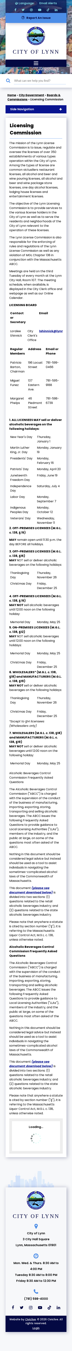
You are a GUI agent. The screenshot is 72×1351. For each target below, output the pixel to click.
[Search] (10, 80)
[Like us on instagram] (31, 9)
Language (26, 3)
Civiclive (30, 1319)
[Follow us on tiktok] (48, 9)
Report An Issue (38, 18)
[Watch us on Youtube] (39, 9)
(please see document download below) (31, 890)
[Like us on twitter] (23, 9)
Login (36, 1328)
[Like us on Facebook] (15, 9)
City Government (31, 95)
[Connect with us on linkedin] (56, 9)
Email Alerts (48, 3)
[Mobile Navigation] (36, 63)
